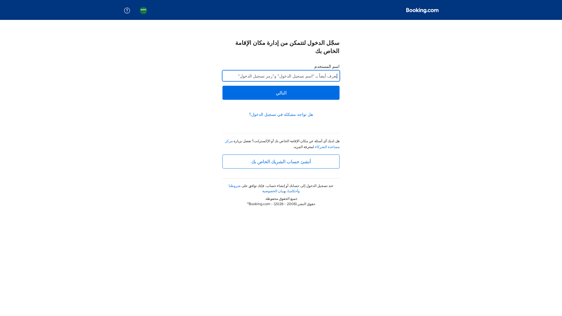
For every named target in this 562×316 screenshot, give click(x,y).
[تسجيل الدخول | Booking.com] (422, 10)
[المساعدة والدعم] (127, 11)
